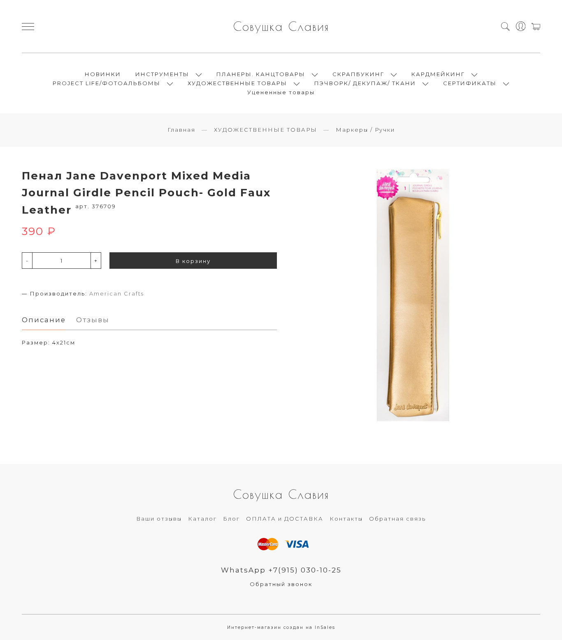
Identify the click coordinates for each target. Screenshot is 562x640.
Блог (231, 518)
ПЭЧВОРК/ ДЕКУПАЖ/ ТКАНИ (365, 83)
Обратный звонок (281, 584)
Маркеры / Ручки (365, 129)
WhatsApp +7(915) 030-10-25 (281, 570)
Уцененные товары (281, 92)
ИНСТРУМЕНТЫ (162, 74)
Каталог (202, 518)
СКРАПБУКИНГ (358, 74)
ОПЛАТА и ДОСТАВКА (284, 518)
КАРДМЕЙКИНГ (438, 74)
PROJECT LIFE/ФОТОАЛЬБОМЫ (106, 83)
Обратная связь (397, 518)
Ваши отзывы (159, 518)
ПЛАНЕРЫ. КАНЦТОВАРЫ (260, 74)
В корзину (193, 261)
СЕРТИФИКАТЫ (470, 83)
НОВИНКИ (103, 74)
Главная (181, 129)
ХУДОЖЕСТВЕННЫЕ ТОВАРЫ (237, 83)
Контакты (346, 518)
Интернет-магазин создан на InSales (281, 627)
